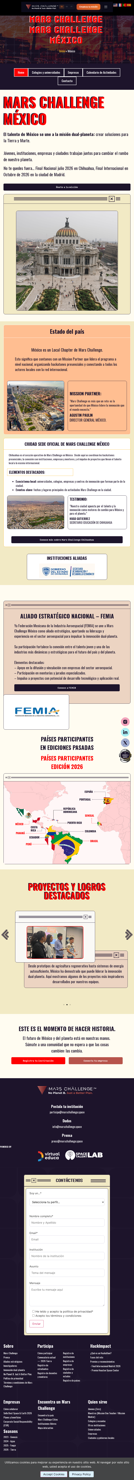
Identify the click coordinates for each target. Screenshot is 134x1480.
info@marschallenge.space (67, 1127)
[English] (115, 4)
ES (62, 7)
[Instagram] (125, 721)
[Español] (129, 4)
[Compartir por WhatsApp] (125, 756)
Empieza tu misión (88, 7)
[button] (5, 935)
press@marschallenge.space (67, 1141)
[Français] (120, 4)
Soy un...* (35, 1193)
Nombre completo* (41, 1216)
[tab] (21, 72)
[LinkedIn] (125, 732)
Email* (33, 1233)
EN (67, 7)
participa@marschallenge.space (67, 1112)
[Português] (124, 4)
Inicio (62, 51)
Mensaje (34, 1283)
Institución (36, 1249)
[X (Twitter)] (125, 742)
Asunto (33, 1266)
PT (71, 7)
